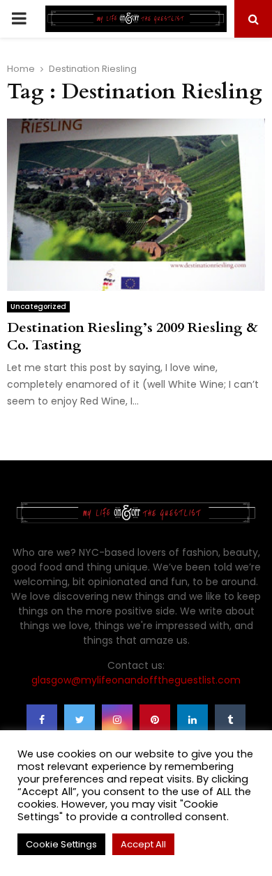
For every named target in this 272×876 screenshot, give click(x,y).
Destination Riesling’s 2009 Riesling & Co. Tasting (132, 336)
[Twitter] (79, 719)
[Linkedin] (192, 719)
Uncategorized (38, 306)
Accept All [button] (143, 844)
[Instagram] (117, 719)
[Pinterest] (154, 719)
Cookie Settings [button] (61, 844)
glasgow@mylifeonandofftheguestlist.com (136, 680)
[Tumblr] (230, 719)
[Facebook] (42, 719)
